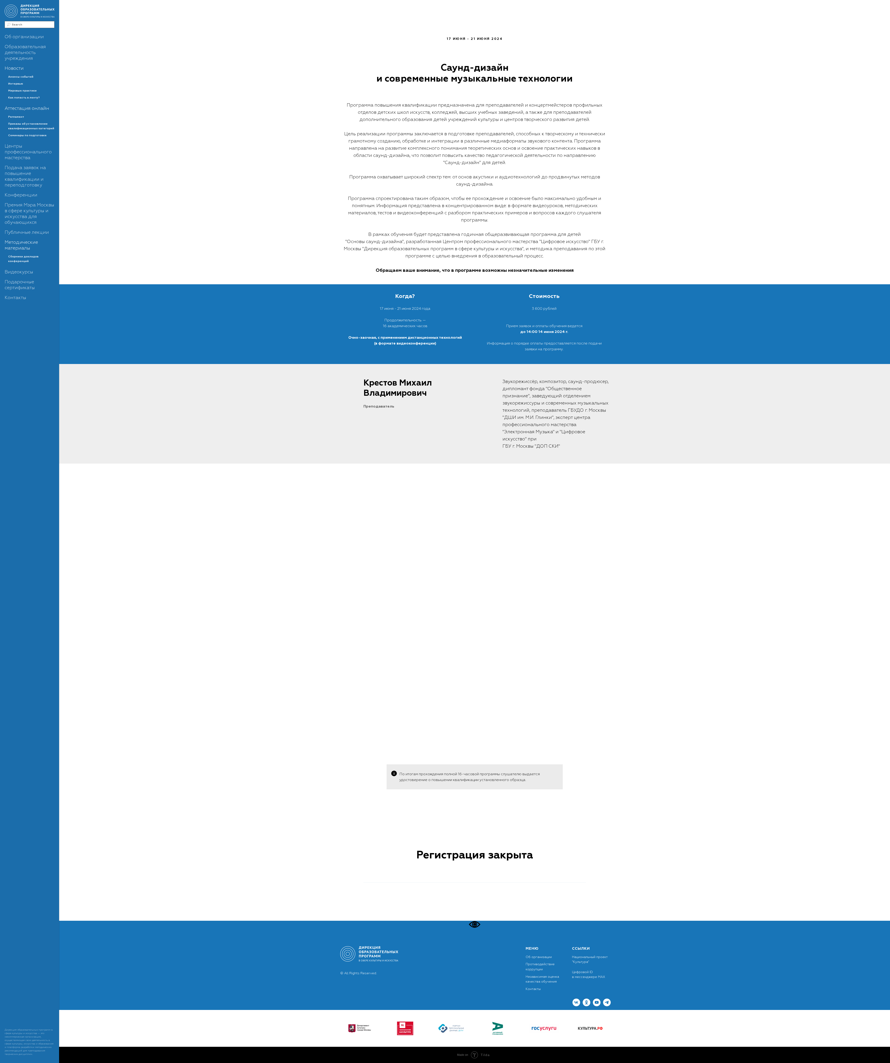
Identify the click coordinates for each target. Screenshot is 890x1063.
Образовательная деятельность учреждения (25, 52)
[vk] (576, 1005)
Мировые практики (22, 90)
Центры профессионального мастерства (28, 152)
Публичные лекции (27, 232)
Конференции (21, 195)
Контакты (15, 298)
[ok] (586, 1005)
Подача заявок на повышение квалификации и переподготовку (25, 176)
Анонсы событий (20, 77)
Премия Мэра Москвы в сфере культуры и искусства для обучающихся (29, 213)
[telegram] (607, 1005)
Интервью (15, 83)
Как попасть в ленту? (24, 97)
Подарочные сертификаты (20, 285)
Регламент (16, 117)
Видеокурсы (19, 272)
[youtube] (597, 1005)
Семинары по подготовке (27, 135)
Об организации (24, 37)
